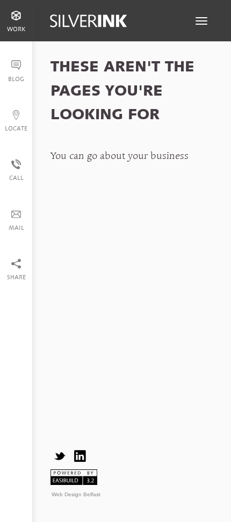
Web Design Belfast (76, 494)
